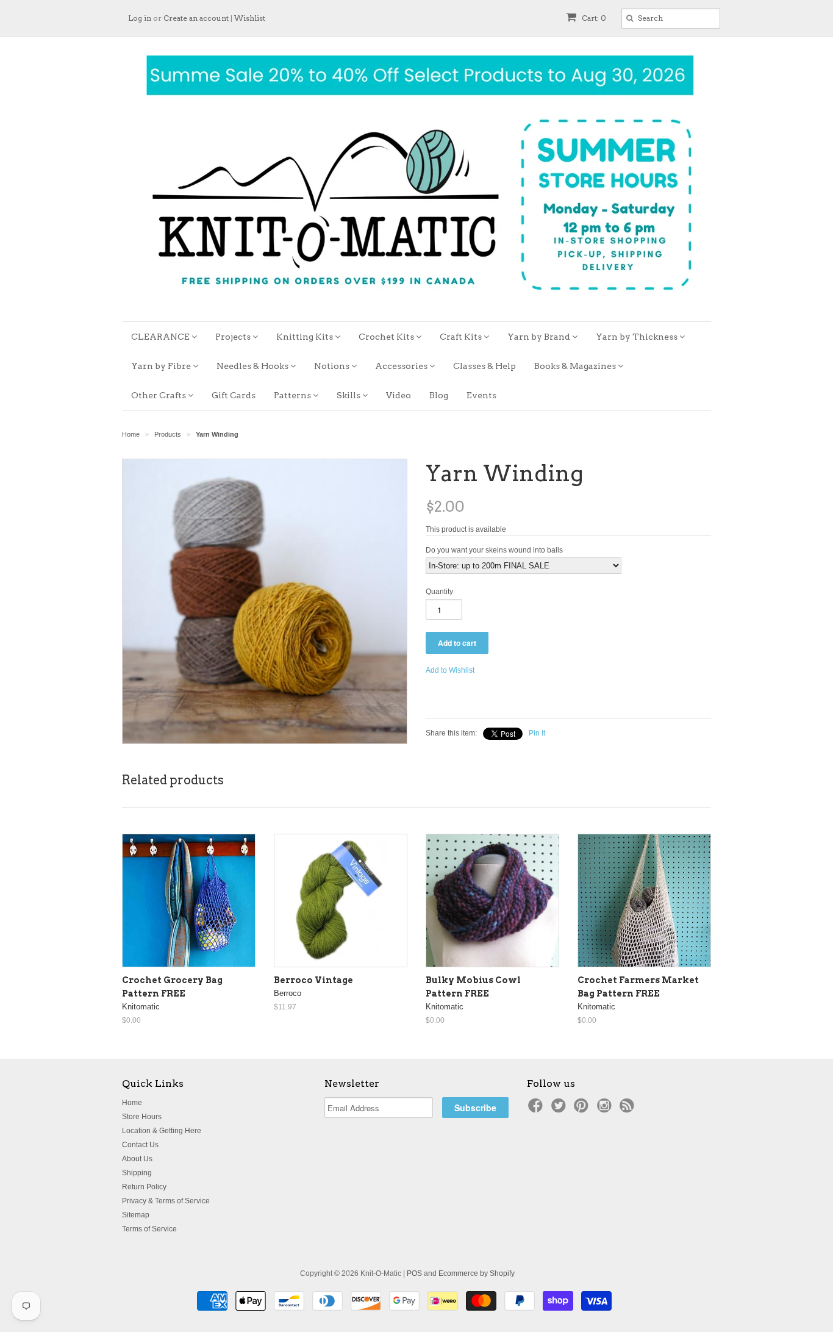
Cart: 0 (593, 18)
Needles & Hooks (253, 366)
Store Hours (142, 1116)
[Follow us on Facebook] (537, 1109)
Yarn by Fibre (162, 366)
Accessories (402, 366)
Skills (349, 395)
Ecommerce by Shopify (476, 1273)
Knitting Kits (305, 337)
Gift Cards (234, 395)
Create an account (196, 18)
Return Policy (144, 1187)
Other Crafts (159, 395)
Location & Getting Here (161, 1130)
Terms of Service (149, 1229)
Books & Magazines (576, 366)
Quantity (439, 591)
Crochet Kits (387, 337)
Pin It (537, 733)
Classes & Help (484, 366)
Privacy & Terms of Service (166, 1201)
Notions (332, 366)
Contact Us (140, 1144)
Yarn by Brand (539, 337)
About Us (137, 1159)
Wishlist (249, 18)
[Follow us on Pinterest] (583, 1109)
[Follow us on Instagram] (606, 1109)
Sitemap (135, 1215)
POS (414, 1273)
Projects (233, 337)
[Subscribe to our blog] (629, 1109)
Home (132, 1102)
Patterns (293, 395)
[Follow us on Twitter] (560, 1109)
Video (398, 395)
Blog (438, 395)
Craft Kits (462, 337)
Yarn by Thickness (637, 337)
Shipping (137, 1173)
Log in (139, 18)
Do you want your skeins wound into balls (494, 550)
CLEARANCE (161, 337)
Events (481, 395)
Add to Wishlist (450, 670)
